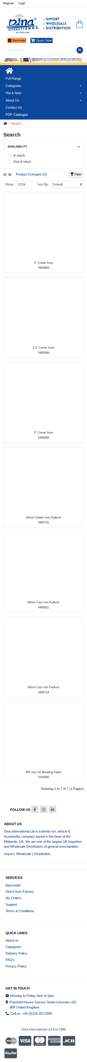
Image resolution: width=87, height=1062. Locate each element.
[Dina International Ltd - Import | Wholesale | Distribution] (38, 24)
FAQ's (10, 960)
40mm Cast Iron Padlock (43, 602)
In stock (19, 155)
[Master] (39, 1041)
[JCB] (69, 1041)
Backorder (19, 40)
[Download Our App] (43, 60)
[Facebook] (35, 809)
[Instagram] (43, 809)
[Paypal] (11, 1053)
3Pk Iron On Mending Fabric (43, 772)
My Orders (13, 898)
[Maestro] (10, 1041)
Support (11, 904)
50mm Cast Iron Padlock (43, 687)
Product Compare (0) (31, 174)
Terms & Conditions (20, 911)
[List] (9, 174)
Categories (13, 947)
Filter (78, 174)
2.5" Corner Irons (43, 347)
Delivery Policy (16, 953)
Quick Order (44, 40)
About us (12, 940)
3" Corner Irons (43, 432)
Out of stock (22, 161)
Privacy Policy (16, 966)
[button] (43, 85)
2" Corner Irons (43, 262)
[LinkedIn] (52, 809)
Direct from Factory (20, 891)
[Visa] (25, 1041)
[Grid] (4, 174)
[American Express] (54, 1041)
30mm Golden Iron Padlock (43, 517)
